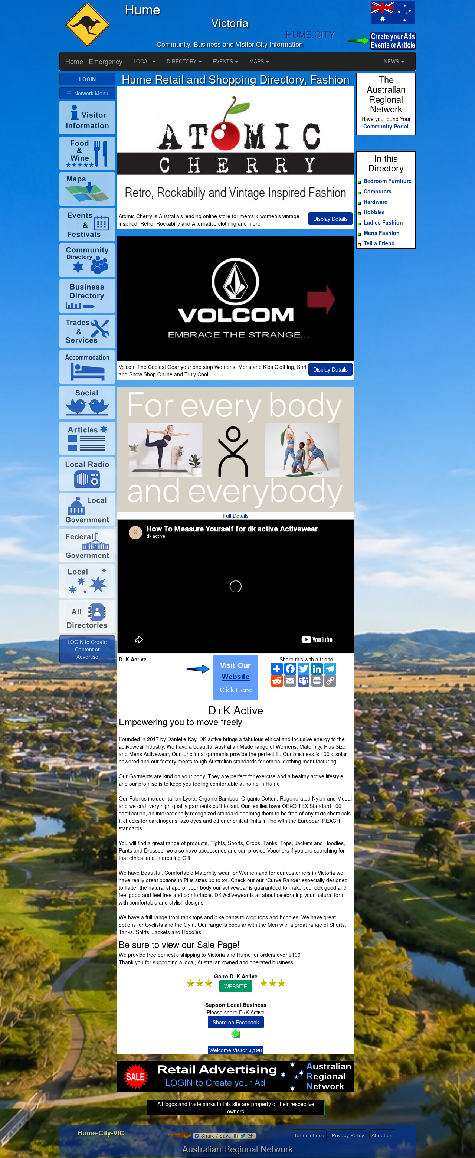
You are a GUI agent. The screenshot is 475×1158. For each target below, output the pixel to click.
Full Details (236, 515)
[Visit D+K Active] (235, 677)
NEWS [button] (392, 61)
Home (74, 61)
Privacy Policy (348, 1135)
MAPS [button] (257, 61)
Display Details (330, 218)
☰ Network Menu (87, 93)
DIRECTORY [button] (182, 61)
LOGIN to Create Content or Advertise (87, 649)
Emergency (105, 61)
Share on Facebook (236, 1022)
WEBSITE (235, 986)
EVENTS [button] (224, 61)
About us (381, 1135)
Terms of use (309, 1135)
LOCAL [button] (143, 61)
